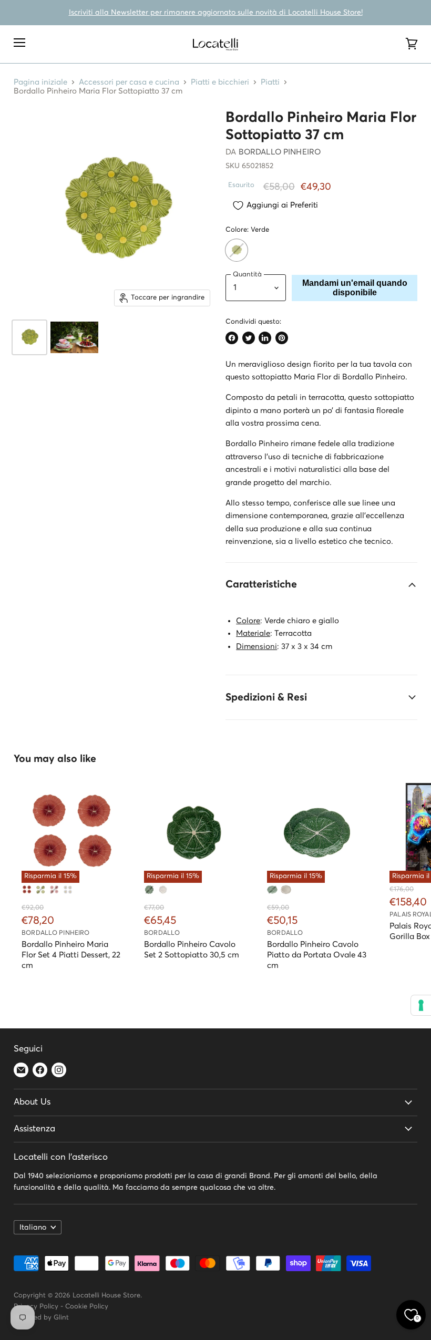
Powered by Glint (41, 1317)
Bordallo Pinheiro (280, 152)
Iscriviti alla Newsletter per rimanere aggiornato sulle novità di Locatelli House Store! (216, 12)
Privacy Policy (36, 1306)
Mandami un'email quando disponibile (354, 288)
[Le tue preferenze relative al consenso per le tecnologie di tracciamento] (421, 1005)
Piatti (270, 82)
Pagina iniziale (40, 82)
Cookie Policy (86, 1306)
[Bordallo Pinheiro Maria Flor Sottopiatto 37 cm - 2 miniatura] (74, 337)
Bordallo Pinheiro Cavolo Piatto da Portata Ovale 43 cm (316, 955)
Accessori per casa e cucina (129, 82)
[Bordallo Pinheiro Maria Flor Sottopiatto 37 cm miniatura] (29, 337)
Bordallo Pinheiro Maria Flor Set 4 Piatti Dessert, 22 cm (71, 955)
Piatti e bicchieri (220, 82)
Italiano (32, 1227)
